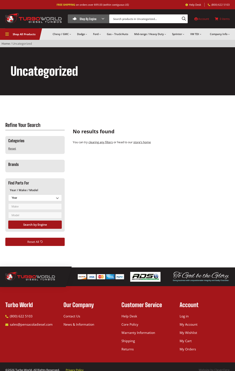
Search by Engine (35, 225)
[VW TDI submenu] (200, 34)
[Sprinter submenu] (183, 34)
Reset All (33, 242)
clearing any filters (100, 142)
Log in (184, 316)
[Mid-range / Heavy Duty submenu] (165, 34)
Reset (12, 149)
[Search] (184, 18)
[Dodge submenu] (86, 34)
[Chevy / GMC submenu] (70, 34)
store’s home (142, 142)
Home (6, 44)
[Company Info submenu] (229, 34)
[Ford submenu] (100, 34)
